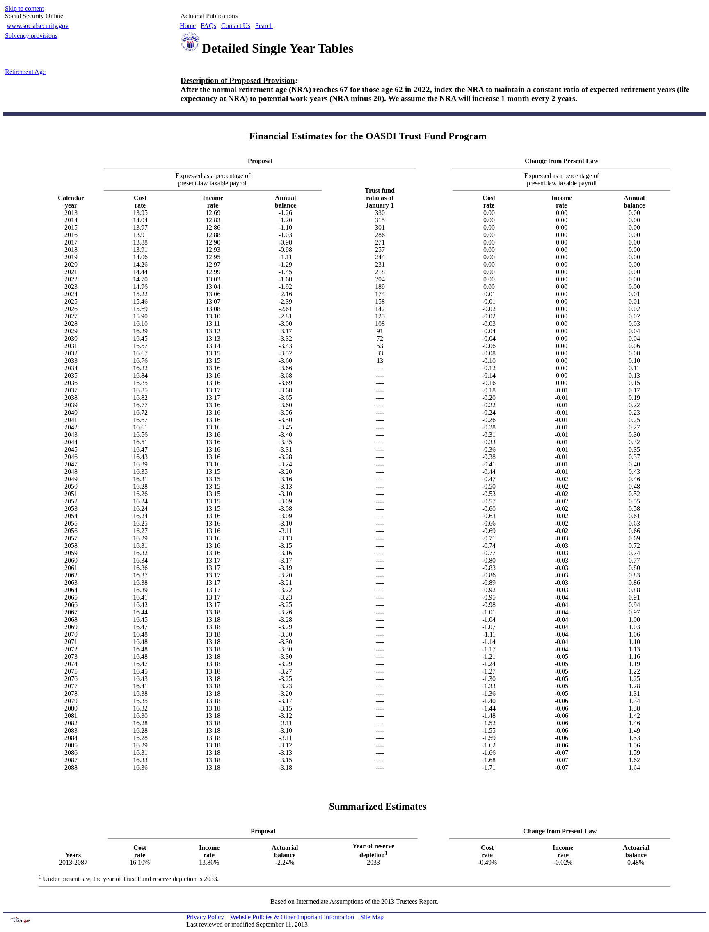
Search (264, 25)
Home (188, 25)
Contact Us (235, 25)
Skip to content (24, 8)
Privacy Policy (205, 917)
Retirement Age (25, 71)
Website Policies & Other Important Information (292, 917)
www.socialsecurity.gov (38, 25)
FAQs (208, 25)
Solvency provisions (31, 35)
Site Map (372, 917)
